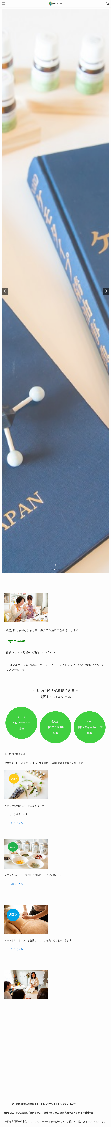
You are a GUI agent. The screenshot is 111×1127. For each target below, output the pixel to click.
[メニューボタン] (3, 3)
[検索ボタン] (107, 3)
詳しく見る (17, 823)
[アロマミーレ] (55, 3)
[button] (52, 569)
